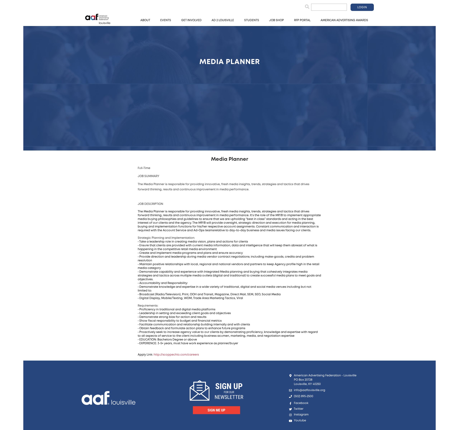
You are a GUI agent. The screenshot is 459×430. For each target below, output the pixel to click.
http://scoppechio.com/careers (176, 354)
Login (362, 7)
